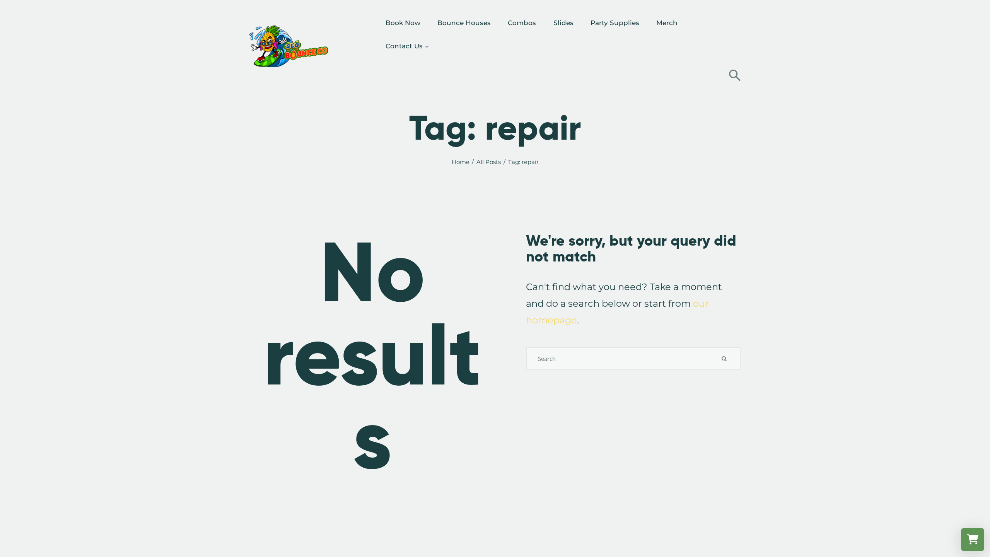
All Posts (488, 162)
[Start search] (735, 75)
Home (460, 162)
